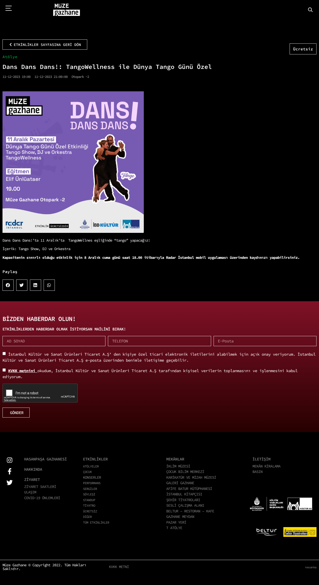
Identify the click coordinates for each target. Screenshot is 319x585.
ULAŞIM (30, 492)
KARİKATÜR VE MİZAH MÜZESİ (191, 477)
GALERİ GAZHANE (180, 482)
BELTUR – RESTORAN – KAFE (190, 511)
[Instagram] (9, 460)
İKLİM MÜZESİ (178, 466)
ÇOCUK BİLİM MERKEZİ (185, 471)
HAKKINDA (33, 469)
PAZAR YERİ (176, 522)
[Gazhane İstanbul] (66, 10)
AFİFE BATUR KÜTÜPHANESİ (189, 488)
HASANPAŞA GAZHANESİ (45, 458)
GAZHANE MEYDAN (180, 516)
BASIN (257, 471)
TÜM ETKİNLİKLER (96, 522)
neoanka (311, 567)
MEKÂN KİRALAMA (266, 466)
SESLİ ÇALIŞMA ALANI (185, 505)
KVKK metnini (22, 370)
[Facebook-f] (9, 471)
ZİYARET (32, 479)
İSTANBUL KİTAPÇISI (184, 494)
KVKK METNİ (119, 566)
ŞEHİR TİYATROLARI (183, 499)
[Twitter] (9, 482)
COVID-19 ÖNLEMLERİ (42, 497)
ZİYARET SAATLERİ (40, 486)
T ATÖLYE (174, 527)
